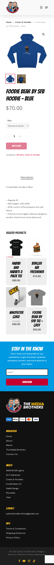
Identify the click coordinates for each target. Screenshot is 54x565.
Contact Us (12, 454)
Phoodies (10, 492)
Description (27, 177)
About (9, 440)
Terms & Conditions (16, 528)
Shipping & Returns (15, 533)
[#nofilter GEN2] (16, 297)
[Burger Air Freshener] (37, 248)
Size (9, 120)
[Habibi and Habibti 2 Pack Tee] (16, 248)
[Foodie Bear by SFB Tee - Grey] (37, 297)
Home (8, 22)
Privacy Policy (13, 537)
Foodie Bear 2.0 (13, 484)
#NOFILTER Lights (15, 470)
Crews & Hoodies (23, 22)
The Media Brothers (16, 449)
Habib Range (12, 488)
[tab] (27, 177)
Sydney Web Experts (37, 554)
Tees (8, 497)
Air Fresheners (13, 475)
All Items (20, 155)
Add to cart (16, 146)
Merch (9, 445)
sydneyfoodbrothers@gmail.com (22, 513)
